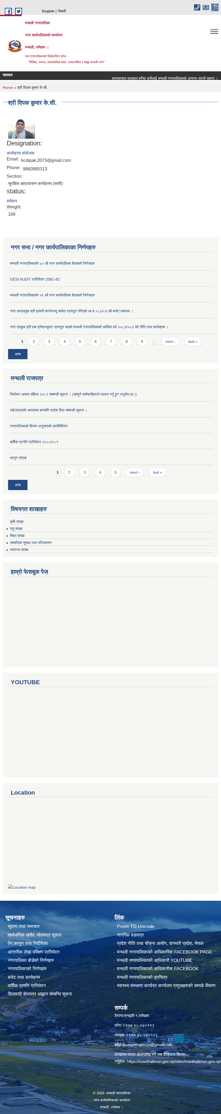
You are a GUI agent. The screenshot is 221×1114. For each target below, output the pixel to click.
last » (193, 341)
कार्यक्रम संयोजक (20, 153)
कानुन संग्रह (18, 458)
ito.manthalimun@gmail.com (147, 1044)
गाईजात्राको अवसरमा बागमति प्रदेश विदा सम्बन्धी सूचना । (48, 410)
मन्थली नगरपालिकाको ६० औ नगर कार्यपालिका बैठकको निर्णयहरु (52, 263)
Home (8, 87)
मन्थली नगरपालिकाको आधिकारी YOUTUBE (154, 960)
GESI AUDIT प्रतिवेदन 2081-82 (35, 279)
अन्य (18, 354)
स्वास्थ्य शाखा (19, 549)
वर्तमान (12, 201)
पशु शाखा (16, 528)
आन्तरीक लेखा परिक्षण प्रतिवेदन (34, 952)
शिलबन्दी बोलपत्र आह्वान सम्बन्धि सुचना (40, 994)
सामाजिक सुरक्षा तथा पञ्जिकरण (31, 542)
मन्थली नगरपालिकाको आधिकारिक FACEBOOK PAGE (164, 952)
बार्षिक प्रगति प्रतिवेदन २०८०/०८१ (34, 442)
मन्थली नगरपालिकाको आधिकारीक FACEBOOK (158, 968)
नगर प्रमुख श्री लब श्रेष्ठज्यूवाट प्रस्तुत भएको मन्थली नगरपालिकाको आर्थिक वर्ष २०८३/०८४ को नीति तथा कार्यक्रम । (89, 327)
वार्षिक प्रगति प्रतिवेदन (27, 985)
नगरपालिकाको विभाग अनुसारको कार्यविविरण (39, 426)
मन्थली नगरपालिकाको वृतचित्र (142, 977)
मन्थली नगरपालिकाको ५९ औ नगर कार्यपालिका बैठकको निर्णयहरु (52, 295)
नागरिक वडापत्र (130, 935)
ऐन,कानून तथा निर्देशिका (28, 943)
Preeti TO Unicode (135, 926)
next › (170, 341)
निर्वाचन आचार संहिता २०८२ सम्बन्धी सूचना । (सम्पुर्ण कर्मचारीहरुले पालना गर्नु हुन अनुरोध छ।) (73, 394)
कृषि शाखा (16, 521)
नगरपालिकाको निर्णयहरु (27, 968)
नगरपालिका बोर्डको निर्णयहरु (31, 960)
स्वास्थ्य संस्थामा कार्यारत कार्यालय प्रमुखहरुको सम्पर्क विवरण (166, 985)
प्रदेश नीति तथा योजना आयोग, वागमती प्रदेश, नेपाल (160, 943)
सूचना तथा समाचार (23, 926)
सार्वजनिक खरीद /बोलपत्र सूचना (34, 935)
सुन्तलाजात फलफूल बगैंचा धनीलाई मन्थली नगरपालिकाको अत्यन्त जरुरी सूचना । (154, 78)
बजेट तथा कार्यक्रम (24, 977)
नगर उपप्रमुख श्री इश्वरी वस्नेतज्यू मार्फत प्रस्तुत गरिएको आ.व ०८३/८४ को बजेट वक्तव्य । (71, 311)
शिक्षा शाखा (17, 535)
